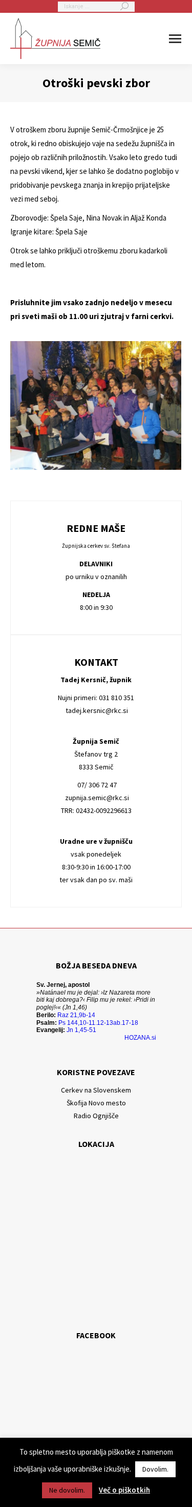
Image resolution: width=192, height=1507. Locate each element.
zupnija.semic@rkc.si (96, 797)
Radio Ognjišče (96, 1115)
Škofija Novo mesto (96, 1102)
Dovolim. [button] (155, 1469)
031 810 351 (116, 697)
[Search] (124, 6)
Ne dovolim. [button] (67, 1490)
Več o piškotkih (124, 1490)
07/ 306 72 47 (96, 784)
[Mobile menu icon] (175, 38)
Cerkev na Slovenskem (96, 1090)
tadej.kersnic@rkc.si (96, 710)
